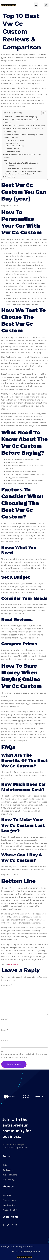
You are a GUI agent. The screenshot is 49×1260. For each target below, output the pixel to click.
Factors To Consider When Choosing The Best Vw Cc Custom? (23, 136)
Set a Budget (13, 143)
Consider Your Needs (16, 146)
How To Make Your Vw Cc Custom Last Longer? (25, 171)
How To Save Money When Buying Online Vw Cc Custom (24, 155)
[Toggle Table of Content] (42, 113)
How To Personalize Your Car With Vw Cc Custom (21, 121)
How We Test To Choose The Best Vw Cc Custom (25, 126)
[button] (36, 5)
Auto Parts (13, 964)
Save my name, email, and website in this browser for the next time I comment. (24, 1055)
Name (4, 1019)
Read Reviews (13, 149)
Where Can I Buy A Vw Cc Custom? (21, 174)
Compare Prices (14, 151)
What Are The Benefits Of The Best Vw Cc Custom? (23, 164)
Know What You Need (16, 140)
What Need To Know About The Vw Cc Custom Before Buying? (23, 130)
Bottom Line (10, 177)
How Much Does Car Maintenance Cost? (23, 168)
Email (4, 1030)
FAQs (6, 160)
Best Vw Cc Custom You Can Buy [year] (20, 117)
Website (4, 1040)
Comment (6, 985)
